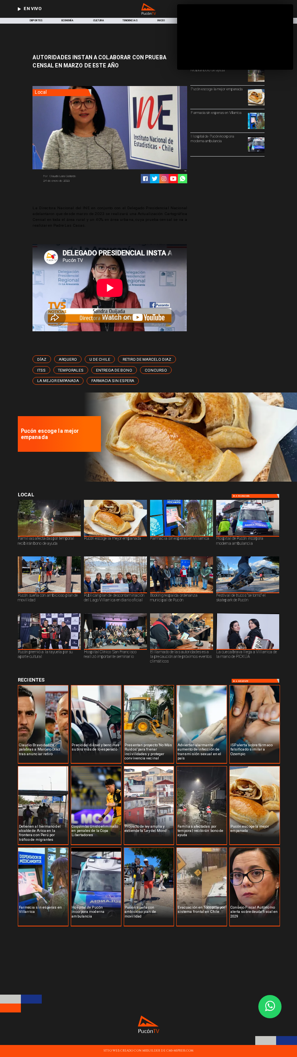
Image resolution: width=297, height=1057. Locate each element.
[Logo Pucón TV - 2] (148, 13)
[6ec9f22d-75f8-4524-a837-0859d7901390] (188, 480)
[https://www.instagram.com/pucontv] (164, 179)
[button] (41, 359)
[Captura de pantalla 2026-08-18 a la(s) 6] (256, 152)
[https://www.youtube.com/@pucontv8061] (173, 179)
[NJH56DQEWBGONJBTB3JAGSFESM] (256, 81)
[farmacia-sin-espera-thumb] (256, 128)
